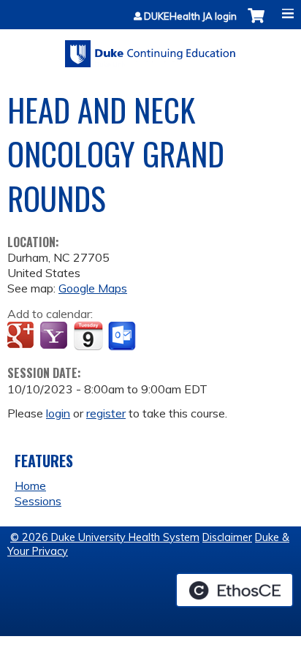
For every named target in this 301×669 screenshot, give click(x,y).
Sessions (38, 501)
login (58, 413)
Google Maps (92, 288)
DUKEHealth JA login (190, 16)
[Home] (150, 48)
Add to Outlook (123, 336)
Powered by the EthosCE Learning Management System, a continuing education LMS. (234, 590)
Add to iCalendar (88, 335)
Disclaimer (227, 537)
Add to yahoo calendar (55, 336)
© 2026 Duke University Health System (104, 537)
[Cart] (256, 23)
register (106, 413)
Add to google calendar (22, 336)
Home (30, 485)
